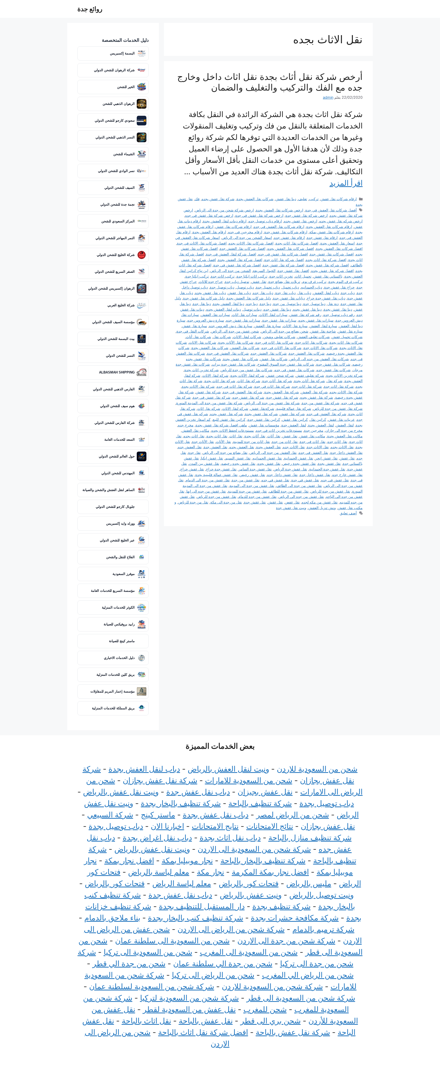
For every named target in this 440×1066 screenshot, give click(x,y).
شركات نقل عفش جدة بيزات (233, 364)
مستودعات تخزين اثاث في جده (279, 430)
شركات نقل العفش (244, 347)
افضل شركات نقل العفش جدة (242, 248)
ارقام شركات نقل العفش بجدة (329, 226)
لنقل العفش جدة (293, 425)
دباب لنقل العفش (326, 293)
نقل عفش (347, 458)
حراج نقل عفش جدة (339, 287)
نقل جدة (194, 452)
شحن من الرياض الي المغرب (308, 974)
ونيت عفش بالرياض (251, 894)
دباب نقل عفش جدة (198, 791)
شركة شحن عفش (280, 375)
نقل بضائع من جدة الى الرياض (225, 452)
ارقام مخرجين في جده (245, 232)
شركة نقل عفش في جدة (211, 397)
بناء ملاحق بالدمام (112, 917)
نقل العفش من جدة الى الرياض (273, 452)
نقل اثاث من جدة (285, 441)
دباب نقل (304, 293)
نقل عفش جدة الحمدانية (327, 469)
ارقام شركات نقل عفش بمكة (331, 232)
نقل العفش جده (190, 447)
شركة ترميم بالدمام (323, 929)
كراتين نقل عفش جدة (264, 419)
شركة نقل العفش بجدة (281, 392)
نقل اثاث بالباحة (146, 1020)
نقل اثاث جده (337, 441)
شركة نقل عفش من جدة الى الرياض (272, 403)
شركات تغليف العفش (313, 337)
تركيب (314, 199)
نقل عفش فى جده (335, 480)
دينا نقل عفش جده (277, 309)
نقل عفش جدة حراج (221, 469)
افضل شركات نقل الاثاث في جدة (202, 243)
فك (197, 199)
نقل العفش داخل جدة (346, 452)
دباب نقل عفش (239, 293)
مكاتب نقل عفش (312, 436)
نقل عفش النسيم (238, 458)
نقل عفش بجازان (328, 826)
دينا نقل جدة (202, 303)
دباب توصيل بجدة (326, 803)
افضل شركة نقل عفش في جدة (237, 265)
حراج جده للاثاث (211, 281)
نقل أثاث (273, 436)
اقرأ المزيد (346, 183)
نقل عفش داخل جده (282, 474)
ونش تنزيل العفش (322, 508)
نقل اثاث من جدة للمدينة (251, 441)
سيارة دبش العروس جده (205, 320)
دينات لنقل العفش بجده (223, 309)
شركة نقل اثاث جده (307, 386)
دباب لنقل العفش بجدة (144, 768)
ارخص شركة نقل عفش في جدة (259, 215)
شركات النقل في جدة (192, 331)
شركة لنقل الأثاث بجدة (247, 375)
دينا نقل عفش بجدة (338, 309)
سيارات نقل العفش (215, 314)
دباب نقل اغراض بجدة (157, 837)
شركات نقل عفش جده (334, 370)
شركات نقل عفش (273, 359)
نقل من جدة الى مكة (226, 502)
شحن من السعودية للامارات (248, 780)
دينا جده (252, 303)
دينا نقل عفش (286, 199)
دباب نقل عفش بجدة (216, 814)
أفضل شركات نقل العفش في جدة (331, 210)
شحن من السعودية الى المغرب (249, 952)
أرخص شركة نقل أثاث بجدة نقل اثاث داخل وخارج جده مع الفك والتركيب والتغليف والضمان (270, 82)
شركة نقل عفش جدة (282, 397)
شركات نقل (222, 337)
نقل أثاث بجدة (254, 436)
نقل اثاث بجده (194, 436)
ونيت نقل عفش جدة (291, 508)
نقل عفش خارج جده (347, 474)
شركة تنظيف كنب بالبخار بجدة (195, 917)
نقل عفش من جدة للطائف (289, 491)
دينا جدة (265, 303)
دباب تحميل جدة (268, 287)
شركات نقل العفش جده (269, 353)
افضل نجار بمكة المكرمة (270, 871)
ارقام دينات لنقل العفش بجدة (224, 221)
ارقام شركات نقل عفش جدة (285, 232)
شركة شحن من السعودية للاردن (272, 986)
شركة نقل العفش (314, 392)
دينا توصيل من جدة (287, 303)
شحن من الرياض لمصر (292, 814)
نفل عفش (289, 436)
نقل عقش (275, 502)
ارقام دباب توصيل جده (265, 221)
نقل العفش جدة (215, 447)
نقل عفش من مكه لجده (320, 502)
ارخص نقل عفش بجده (300, 221)
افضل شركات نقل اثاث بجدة (297, 243)
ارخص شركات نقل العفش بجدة (279, 210)
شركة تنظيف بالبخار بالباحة (263, 860)
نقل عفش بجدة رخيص (299, 463)
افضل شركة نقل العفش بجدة (240, 259)
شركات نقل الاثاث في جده (281, 347)
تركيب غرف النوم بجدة (345, 281)
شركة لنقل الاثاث (215, 375)
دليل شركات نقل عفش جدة (204, 298)
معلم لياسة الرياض (181, 883)
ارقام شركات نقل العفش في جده (279, 226)
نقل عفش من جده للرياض (216, 496)
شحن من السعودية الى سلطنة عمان (172, 940)
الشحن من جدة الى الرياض (230, 270)
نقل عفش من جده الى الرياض (301, 496)
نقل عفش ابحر (326, 458)
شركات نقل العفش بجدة (255, 199)
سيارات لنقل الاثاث (273, 314)
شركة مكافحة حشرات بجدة (295, 917)
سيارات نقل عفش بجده (316, 320)
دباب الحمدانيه (311, 287)
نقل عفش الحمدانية (298, 458)
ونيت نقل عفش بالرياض (121, 791)
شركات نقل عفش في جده (294, 370)
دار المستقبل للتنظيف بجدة (202, 906)
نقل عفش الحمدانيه (267, 458)
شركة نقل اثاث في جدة (272, 386)
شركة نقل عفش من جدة (320, 403)
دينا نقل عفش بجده (307, 309)
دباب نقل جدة (285, 293)
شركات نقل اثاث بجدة (346, 342)
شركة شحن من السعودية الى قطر (300, 997)
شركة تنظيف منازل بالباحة (310, 837)
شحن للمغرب (265, 1009)
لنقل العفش (345, 425)
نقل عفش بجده (268, 463)
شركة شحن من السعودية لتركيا (189, 997)
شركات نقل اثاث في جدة (274, 342)
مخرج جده (186, 425)
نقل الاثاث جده (294, 447)
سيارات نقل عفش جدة (279, 320)
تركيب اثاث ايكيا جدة (252, 276)
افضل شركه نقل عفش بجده (332, 270)
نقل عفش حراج (192, 469)
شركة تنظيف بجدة (281, 906)
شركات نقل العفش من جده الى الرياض (319, 359)
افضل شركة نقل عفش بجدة (327, 265)
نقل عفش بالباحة (206, 1020)
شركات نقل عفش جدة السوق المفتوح (285, 364)
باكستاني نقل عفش (327, 276)
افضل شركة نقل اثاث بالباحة (203, 1032)
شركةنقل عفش (262, 408)
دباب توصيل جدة (222, 287)
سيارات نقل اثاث (244, 314)
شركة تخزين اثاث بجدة (201, 370)
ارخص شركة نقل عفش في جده (209, 215)
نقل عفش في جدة (305, 480)
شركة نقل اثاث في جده (234, 386)
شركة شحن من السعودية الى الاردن (254, 849)
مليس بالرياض (308, 883)
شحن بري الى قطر (270, 1020)
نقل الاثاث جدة (318, 447)
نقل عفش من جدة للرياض (330, 491)
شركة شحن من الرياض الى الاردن (231, 929)
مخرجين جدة (313, 430)
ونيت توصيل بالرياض (321, 894)
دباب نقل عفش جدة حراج (326, 298)
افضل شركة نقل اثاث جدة (284, 259)
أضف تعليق (348, 513)
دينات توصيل (252, 309)
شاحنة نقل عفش (323, 331)
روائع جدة (89, 9)
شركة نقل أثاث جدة (277, 381)
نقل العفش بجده (241, 447)
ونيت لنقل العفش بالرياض (228, 768)
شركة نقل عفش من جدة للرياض (338, 408)
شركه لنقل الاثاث (235, 408)
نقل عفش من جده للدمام (257, 496)
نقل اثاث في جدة (312, 441)
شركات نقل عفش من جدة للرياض (246, 370)
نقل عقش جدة (255, 502)
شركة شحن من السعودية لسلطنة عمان (151, 986)
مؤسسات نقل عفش (264, 425)
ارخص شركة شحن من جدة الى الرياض (224, 210)
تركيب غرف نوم (314, 281)
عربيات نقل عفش (341, 419)
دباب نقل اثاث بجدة (230, 837)
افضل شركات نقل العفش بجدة (339, 248)
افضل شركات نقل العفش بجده (290, 248)
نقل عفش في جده (275, 480)
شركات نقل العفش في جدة (228, 353)
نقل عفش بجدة (329, 463)
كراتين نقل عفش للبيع (229, 419)
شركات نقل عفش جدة (333, 364)
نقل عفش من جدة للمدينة (247, 491)
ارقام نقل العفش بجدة (209, 232)
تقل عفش (258, 281)
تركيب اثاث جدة (223, 276)
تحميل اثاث (303, 276)
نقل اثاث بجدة (217, 436)
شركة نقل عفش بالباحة (293, 1032)
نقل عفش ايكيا (212, 458)
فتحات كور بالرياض (249, 883)
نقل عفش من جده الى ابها (206, 491)
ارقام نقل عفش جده (289, 237)
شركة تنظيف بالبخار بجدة (181, 803)
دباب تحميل (290, 287)
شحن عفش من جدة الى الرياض (235, 331)
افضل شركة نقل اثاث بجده (326, 259)
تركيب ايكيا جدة (197, 276)
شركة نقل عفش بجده (218, 199)
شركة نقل (334, 381)
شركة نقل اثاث (248, 381)
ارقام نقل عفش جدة (322, 237)
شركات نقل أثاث (198, 337)
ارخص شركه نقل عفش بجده (341, 221)
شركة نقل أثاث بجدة (309, 381)
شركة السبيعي (110, 814)
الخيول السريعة (264, 270)
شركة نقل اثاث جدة (339, 386)
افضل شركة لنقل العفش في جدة (231, 254)
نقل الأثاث (223, 441)
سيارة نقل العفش (267, 326)
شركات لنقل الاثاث (247, 337)
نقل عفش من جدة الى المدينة (251, 485)
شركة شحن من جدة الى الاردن (286, 940)
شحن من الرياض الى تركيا (213, 974)
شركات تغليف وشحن (279, 337)
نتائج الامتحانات (269, 826)
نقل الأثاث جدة (203, 441)
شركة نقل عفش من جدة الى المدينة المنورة (209, 403)
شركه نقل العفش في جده (326, 414)
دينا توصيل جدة (314, 303)
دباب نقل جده (263, 293)
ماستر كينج (158, 814)
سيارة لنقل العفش (323, 326)
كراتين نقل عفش (295, 419)
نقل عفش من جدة (245, 480)
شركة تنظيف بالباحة (260, 803)
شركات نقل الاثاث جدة (321, 347)
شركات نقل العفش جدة (307, 353)
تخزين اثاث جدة (281, 276)
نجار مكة (210, 871)
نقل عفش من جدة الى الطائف (299, 485)
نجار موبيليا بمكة (187, 860)
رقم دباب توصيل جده (339, 314)
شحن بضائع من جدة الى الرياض (284, 331)
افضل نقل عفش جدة (293, 270)
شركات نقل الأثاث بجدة (235, 342)
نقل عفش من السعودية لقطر (189, 1009)
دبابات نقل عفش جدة (289, 298)
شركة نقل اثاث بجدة (219, 381)
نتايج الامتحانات (215, 826)
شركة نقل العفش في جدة (242, 392)
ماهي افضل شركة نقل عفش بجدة (221, 425)
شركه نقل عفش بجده (226, 414)
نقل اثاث (235, 436)
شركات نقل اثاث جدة (311, 342)
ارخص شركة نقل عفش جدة (306, 215)
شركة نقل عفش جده (248, 397)
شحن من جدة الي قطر (129, 963)
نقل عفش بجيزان (265, 791)
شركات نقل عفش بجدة (240, 359)
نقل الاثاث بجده (342, 447)
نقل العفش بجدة (268, 447)
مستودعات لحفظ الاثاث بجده (232, 430)
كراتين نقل (318, 419)
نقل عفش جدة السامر (255, 469)
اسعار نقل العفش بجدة (337, 243)
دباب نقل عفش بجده (210, 293)
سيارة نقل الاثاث (295, 326)
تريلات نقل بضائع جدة (284, 281)
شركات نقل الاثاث (202, 342)
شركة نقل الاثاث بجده (346, 392)
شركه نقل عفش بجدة (261, 414)
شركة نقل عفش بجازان (160, 780)
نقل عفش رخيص (252, 474)
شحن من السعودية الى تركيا (148, 952)
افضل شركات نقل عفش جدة (332, 254)
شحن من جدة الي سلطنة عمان (222, 963)
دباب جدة (348, 293)
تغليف (302, 199)
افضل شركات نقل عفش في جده (283, 254)
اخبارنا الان (167, 826)
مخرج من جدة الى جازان (344, 430)
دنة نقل (333, 303)
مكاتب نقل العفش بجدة (345, 436)
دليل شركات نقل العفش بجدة (249, 298)
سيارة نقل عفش (194, 326)
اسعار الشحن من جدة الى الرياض (247, 237)
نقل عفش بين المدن (204, 463)
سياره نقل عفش (350, 331)
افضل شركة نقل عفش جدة (283, 265)
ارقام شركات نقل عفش (339, 199)
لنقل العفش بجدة (321, 425)
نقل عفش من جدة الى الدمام (208, 480)
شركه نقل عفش (292, 414)
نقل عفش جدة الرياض (290, 469)
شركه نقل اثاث (208, 408)
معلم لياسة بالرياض (158, 871)
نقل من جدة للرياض (193, 502)
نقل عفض (292, 502)
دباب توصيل (245, 287)
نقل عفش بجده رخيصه (238, 463)
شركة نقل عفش (208, 392)
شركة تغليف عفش (310, 375)
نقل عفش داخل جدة (315, 474)
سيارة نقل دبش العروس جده (230, 326)
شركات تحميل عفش (347, 337)
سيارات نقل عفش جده (243, 320)
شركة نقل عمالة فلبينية (293, 408)
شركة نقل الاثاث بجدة (198, 386)
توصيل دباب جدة (237, 281)
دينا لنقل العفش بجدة (228, 303)
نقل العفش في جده (313, 452)
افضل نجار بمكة (129, 860)
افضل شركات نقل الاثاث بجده (251, 243)
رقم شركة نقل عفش (305, 314)
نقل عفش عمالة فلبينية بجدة (216, 474)
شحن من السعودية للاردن (317, 768)
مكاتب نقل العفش (195, 430)
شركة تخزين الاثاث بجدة (344, 375)
